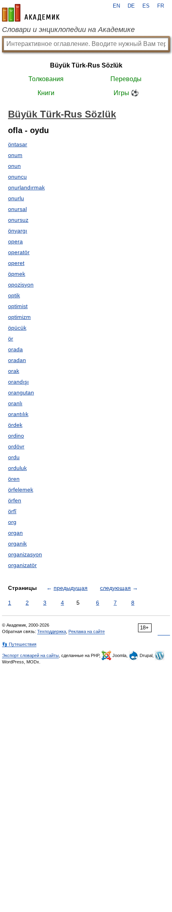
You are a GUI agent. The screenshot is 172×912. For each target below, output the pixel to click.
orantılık (18, 414)
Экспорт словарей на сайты (30, 655)
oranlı (15, 403)
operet (16, 263)
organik (17, 543)
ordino (16, 435)
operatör (19, 252)
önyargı (17, 230)
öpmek (16, 274)
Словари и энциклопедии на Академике (68, 30)
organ (15, 533)
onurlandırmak (26, 187)
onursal (17, 209)
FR (160, 6)
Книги (46, 93)
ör (10, 338)
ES (146, 6)
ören (14, 479)
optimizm (19, 317)
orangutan (21, 392)
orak (13, 371)
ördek (15, 425)
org (12, 522)
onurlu (16, 198)
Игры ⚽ (126, 93)
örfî (12, 511)
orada (15, 349)
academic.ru (31, 13)
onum (15, 155)
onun (14, 166)
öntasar (17, 144)
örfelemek (20, 489)
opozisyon (21, 284)
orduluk (17, 468)
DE (131, 6)
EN (116, 6)
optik (14, 295)
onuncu (17, 176)
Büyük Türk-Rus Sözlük (86, 65)
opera (15, 241)
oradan (17, 360)
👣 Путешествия (19, 644)
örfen (14, 500)
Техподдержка (51, 631)
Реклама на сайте (86, 631)
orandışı (18, 381)
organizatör (22, 565)
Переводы (126, 79)
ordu (14, 457)
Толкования (46, 79)
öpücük (17, 328)
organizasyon (25, 554)
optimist (18, 306)
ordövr (16, 446)
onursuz (18, 220)
